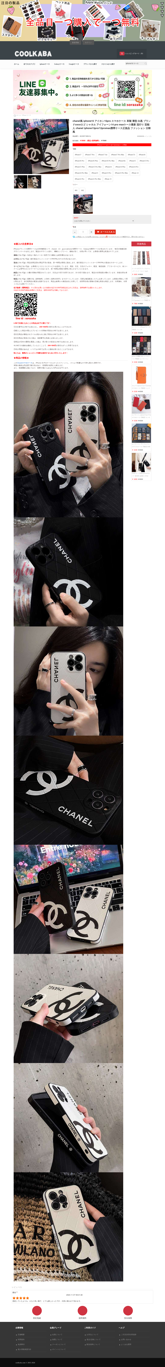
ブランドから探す (90, 64)
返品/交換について (93, 1339)
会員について (56, 1334)
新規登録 (75, 42)
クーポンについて (58, 1344)
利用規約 (21, 1339)
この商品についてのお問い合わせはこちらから (90, 237)
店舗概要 (21, 1334)
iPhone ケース (26, 115)
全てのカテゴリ (29, 64)
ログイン (88, 42)
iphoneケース (45, 64)
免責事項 (21, 1344)
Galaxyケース (59, 64)
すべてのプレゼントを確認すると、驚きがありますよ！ (126, 237)
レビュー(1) (147, 136)
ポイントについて (58, 1349)
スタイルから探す (108, 64)
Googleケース (74, 64)
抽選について (56, 1339)
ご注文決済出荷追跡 (128, 1334)
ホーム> (19, 115)
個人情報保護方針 (24, 1349)
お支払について (92, 1334)
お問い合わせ (125, 1339)
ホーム (16, 64)
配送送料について (93, 1344)
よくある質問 (125, 1344)
